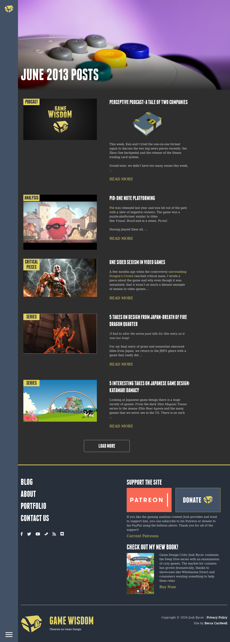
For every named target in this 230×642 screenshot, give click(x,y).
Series (31, 316)
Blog (27, 482)
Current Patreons (142, 536)
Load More (106, 445)
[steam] (46, 534)
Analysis (31, 197)
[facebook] (22, 534)
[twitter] (29, 534)
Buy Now (167, 587)
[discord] (62, 534)
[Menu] (9, 635)
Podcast (31, 101)
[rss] (54, 534)
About (28, 494)
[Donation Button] (198, 498)
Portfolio (33, 506)
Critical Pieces (31, 264)
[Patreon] (149, 498)
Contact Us (35, 518)
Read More (121, 179)
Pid (112, 208)
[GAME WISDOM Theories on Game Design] (57, 637)
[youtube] (38, 534)
